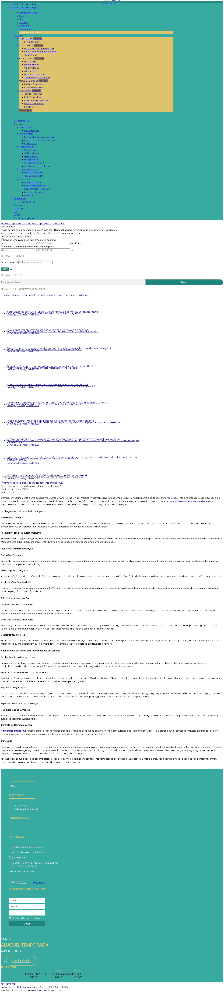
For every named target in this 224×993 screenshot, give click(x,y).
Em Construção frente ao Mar (39, 48)
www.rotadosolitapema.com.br (49, 990)
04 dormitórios (31, 71)
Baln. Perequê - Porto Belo (37, 100)
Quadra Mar (30, 54)
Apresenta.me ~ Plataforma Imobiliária (20, 987)
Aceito (27, 236)
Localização (25, 90)
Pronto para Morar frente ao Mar (40, 51)
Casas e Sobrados (28, 80)
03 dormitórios (31, 67)
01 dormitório (30, 61)
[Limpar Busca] (11, 269)
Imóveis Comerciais (34, 84)
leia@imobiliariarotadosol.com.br (28, 852)
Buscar (5, 269)
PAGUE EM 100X (31, 42)
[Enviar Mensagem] (72, 250)
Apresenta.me (8, 983)
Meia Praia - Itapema (35, 97)
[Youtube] (23, 831)
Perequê (28, 106)
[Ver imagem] (32, 482)
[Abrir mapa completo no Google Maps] (28, 883)
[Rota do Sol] (23, 828)
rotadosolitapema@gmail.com (27, 847)
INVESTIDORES (26, 38)
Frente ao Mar (26, 45)
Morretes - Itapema (34, 103)
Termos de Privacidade (12, 236)
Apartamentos (26, 58)
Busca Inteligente (9, 262)
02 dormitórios (31, 64)
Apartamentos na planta (37, 77)
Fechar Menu (25, 110)
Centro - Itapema (33, 93)
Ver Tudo (37, 38)
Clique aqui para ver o (17, 883)
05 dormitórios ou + (34, 74)
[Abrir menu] (10, 115)
